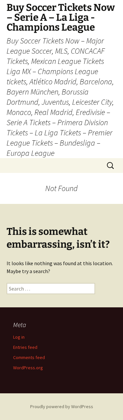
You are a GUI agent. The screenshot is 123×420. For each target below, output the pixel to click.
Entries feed (25, 347)
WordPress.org (28, 368)
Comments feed (29, 357)
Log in (19, 337)
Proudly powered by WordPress (61, 406)
